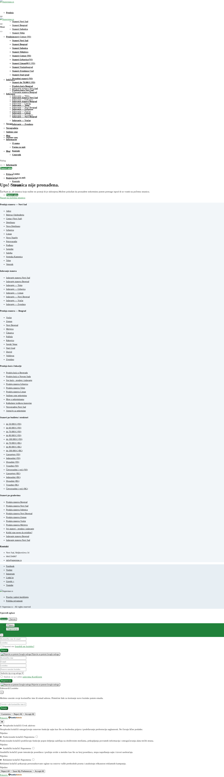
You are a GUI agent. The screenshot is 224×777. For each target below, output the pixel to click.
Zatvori (13, 619)
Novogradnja (12, 128)
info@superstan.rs (14, 560)
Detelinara (10, 222)
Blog (8, 151)
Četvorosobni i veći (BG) (17, 489)
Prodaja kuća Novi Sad (23, 90)
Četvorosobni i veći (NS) (17, 470)
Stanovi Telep (18, 33)
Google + (10, 581)
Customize (6, 714)
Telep (8, 260)
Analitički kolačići (11, 748)
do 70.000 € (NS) (13, 432)
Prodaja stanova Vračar (16, 521)
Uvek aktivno (28, 725)
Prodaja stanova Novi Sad (17, 506)
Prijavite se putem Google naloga (45, 654)
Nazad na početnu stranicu (12, 198)
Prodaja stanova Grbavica (17, 384)
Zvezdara (10, 359)
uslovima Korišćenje (32, 677)
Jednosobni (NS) (13, 458)
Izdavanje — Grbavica (22, 109)
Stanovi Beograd (19, 25)
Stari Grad (10, 348)
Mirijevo (10, 329)
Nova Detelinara (13, 226)
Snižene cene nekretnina (16, 395)
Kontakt (16, 181)
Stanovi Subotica (20, 29)
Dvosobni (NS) (12, 462)
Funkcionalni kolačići (13, 737)
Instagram (10, 574)
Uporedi (4, 619)
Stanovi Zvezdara (20, 71)
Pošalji (4, 708)
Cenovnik (16, 155)
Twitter (9, 570)
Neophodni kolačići (12, 725)
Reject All (18, 714)
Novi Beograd (12, 325)
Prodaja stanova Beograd (16, 502)
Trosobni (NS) (12, 466)
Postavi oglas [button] (6, 168)
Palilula (9, 337)
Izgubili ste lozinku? (24, 646)
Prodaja (10, 13)
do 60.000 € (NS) (13, 428)
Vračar (9, 317)
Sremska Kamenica (14, 257)
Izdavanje (10, 94)
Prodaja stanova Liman (16, 392)
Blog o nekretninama (15, 399)
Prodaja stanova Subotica (17, 510)
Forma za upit (18, 177)
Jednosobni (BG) (13, 477)
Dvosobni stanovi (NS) (22, 78)
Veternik (9, 264)
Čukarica (10, 333)
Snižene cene (12, 137)
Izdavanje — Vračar (21, 120)
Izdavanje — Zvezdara (22, 124)
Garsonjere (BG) (13, 473)
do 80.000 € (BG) (13, 447)
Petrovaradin (11, 241)
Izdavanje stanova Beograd (24, 92)
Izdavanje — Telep (20, 105)
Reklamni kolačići (11, 760)
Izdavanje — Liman (21, 113)
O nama (16, 174)
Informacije (11, 165)
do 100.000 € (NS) (14, 439)
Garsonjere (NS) (13, 454)
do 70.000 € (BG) (13, 443)
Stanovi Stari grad (20, 75)
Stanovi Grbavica (20, 59)
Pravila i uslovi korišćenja (17, 597)
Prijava (4, 650)
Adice (8, 211)
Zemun (9, 321)
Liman (9, 234)
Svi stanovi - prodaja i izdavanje (20, 529)
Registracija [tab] (12, 629)
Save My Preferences (22, 771)
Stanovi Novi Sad (20, 21)
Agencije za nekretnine (16, 411)
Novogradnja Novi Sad (16, 407)
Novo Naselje (12, 238)
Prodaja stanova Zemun (16, 517)
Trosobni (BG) (12, 485)
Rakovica (10, 340)
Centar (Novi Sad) (14, 219)
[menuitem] (9, 174)
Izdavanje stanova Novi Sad (25, 98)
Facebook (10, 566)
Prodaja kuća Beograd (22, 86)
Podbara (9, 245)
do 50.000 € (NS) (13, 424)
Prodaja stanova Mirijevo (17, 525)
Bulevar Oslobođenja (15, 215)
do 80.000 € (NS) (13, 435)
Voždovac (10, 356)
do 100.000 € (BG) (14, 451)
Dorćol (9, 352)
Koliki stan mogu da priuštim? (19, 532)
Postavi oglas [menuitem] (12, 195)
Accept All (29, 714)
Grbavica (10, 230)
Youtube (9, 585)
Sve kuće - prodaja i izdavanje (19, 380)
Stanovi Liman (19, 63)
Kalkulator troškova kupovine (19, 403)
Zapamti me (9, 646)
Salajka (9, 253)
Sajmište (9, 249)
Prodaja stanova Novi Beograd (19, 513)
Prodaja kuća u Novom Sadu (18, 376)
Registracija (6, 681)
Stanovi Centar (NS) (21, 37)
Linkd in (10, 578)
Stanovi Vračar (19, 67)
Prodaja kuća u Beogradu (17, 373)
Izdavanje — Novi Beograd (24, 117)
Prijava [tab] (10, 625)
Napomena (29, 737)
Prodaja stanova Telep (15, 388)
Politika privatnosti (14, 601)
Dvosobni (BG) (12, 481)
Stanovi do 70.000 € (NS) (23, 82)
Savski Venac (11, 344)
